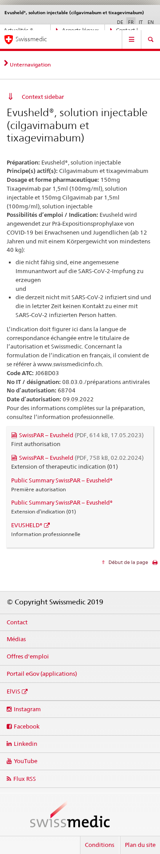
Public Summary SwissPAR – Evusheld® (62, 480)
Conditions (99, 844)
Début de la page (127, 562)
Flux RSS (24, 778)
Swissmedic (31, 39)
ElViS (13, 691)
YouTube (25, 760)
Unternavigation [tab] (30, 64)
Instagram (27, 709)
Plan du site (140, 844)
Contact (17, 622)
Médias (16, 638)
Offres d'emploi (28, 656)
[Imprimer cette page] (154, 564)
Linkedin (25, 743)
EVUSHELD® (27, 525)
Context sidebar (43, 96)
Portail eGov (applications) (42, 673)
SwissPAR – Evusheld (81, 435)
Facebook (27, 726)
